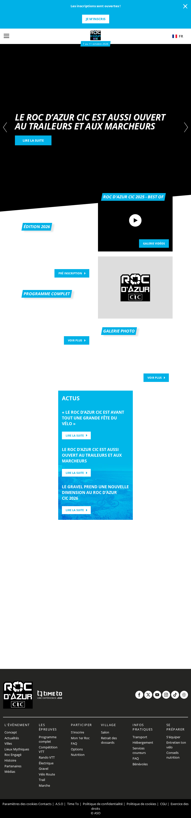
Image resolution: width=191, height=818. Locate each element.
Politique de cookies (141, 804)
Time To (73, 804)
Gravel (43, 768)
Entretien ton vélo (176, 744)
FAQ (74, 743)
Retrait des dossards (109, 740)
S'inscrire (77, 732)
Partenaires (12, 766)
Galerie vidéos (154, 243)
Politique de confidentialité (103, 804)
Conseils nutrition (173, 755)
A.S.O (59, 804)
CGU (163, 804)
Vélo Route (47, 774)
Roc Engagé (12, 754)
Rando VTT (47, 757)
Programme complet (47, 739)
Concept (10, 732)
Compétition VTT (48, 749)
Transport (140, 737)
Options (77, 749)
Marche (44, 785)
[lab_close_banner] (185, 6)
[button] (180, 36)
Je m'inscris (95, 19)
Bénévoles (140, 764)
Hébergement (143, 742)
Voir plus (75, 340)
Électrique (46, 763)
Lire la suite (75, 435)
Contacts (44, 804)
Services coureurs (139, 750)
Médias (9, 771)
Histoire (10, 760)
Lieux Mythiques (16, 749)
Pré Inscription (70, 273)
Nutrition (78, 754)
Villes (8, 743)
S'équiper (173, 737)
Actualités (11, 738)
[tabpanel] (95, 128)
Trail (42, 779)
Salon (105, 732)
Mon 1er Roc (80, 738)
